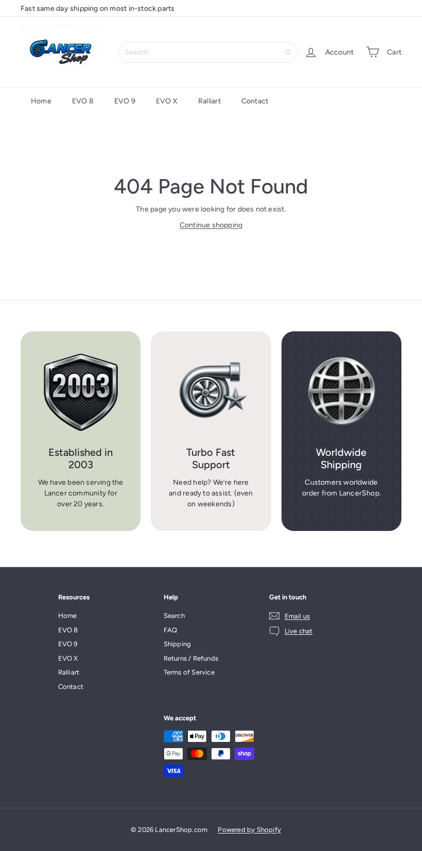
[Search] (288, 52)
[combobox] (208, 52)
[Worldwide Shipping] (341, 391)
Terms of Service (189, 672)
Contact (254, 101)
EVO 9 (124, 101)
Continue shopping (211, 225)
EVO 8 (83, 101)
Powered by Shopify (249, 830)
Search (174, 615)
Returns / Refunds (191, 658)
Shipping (177, 644)
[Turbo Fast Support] (210, 391)
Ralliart (209, 101)
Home (41, 101)
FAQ (171, 630)
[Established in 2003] (80, 391)
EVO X (167, 101)
